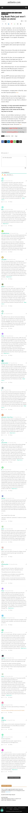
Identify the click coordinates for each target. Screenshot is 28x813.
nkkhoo (3, 498)
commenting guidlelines (12, 132)
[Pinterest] (11, 24)
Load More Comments (14, 777)
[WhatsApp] (14, 24)
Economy (20, 12)
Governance (7, 10)
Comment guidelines (22, 807)
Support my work (9, 807)
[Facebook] (2, 24)
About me (3, 807)
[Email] (17, 24)
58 (26, 20)
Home (2, 10)
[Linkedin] (8, 24)
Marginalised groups (5, 14)
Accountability (13, 10)
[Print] (20, 24)
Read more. (8, 792)
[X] (5, 24)
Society (13, 12)
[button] (26, 7)
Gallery (11, 809)
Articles (15, 807)
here (17, 92)
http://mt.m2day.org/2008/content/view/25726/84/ (12, 710)
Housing (16, 12)
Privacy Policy (15, 809)
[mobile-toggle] (2, 7)
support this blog (13, 128)
